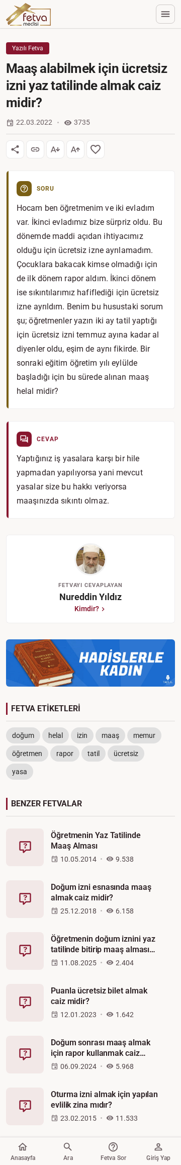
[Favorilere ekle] (95, 149)
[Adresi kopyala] (35, 149)
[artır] (75, 149)
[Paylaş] (15, 149)
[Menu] (165, 14)
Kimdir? (86, 609)
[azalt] (55, 149)
